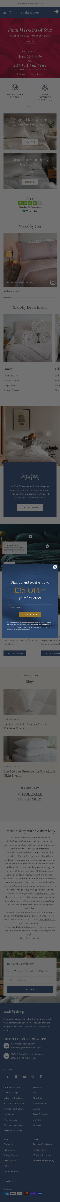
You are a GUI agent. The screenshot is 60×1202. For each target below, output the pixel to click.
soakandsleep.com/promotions (22, 629)
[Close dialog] (55, 567)
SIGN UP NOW (30, 614)
